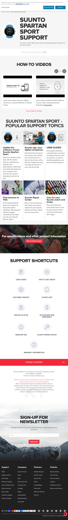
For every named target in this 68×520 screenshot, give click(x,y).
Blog (19, 478)
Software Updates (7, 481)
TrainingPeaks (38, 485)
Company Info (22, 485)
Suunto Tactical (22, 471)
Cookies (52, 481)
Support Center (6, 475)
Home (3, 11)
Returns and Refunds (56, 488)
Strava (36, 481)
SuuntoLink (48, 105)
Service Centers (6, 488)
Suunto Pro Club (22, 481)
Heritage (20, 488)
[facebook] (43, 510)
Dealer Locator (38, 475)
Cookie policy (19, 4)
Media (19, 491)
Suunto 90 (21, 501)
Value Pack (37, 488)
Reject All (60, 7)
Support (8, 11)
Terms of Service (55, 478)
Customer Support (7, 495)
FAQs (3, 471)
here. (42, 375)
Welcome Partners (39, 491)
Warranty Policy (54, 471)
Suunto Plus (37, 478)
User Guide (5, 478)
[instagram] (38, 510)
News (19, 475)
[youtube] (51, 510)
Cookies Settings (5, 7)
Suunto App (5, 491)
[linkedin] (60, 510)
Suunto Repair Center (8, 485)
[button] (56, 71)
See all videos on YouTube (34, 111)
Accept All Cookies (48, 7)
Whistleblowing (22, 498)
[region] (34, 5)
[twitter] (47, 510)
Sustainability (22, 495)
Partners (36, 495)
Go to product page (34, 241)
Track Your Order (6, 498)
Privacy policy (26, 4)
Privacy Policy (54, 475)
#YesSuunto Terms (55, 485)
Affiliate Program (39, 471)
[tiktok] (56, 510)
